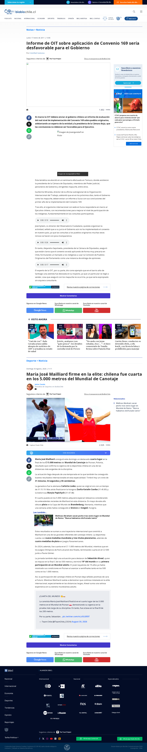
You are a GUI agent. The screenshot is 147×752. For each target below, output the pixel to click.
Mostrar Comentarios (68, 296)
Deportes (51, 18)
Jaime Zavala (40, 384)
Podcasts (8, 18)
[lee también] (44, 520)
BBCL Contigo (95, 18)
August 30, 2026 (79, 621)
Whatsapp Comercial (90, 738)
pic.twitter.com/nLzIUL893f (75, 616)
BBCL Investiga (82, 18)
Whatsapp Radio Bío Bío (131, 739)
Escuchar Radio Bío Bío (128, 2)
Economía (41, 18)
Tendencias (61, 18)
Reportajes (9, 722)
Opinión (71, 18)
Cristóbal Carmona (37, 53)
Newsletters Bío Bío (77, 2)
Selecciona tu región (16, 2)
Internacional (29, 18)
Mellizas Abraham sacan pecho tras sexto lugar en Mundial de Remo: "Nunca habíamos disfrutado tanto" (82, 517)
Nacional (17, 18)
